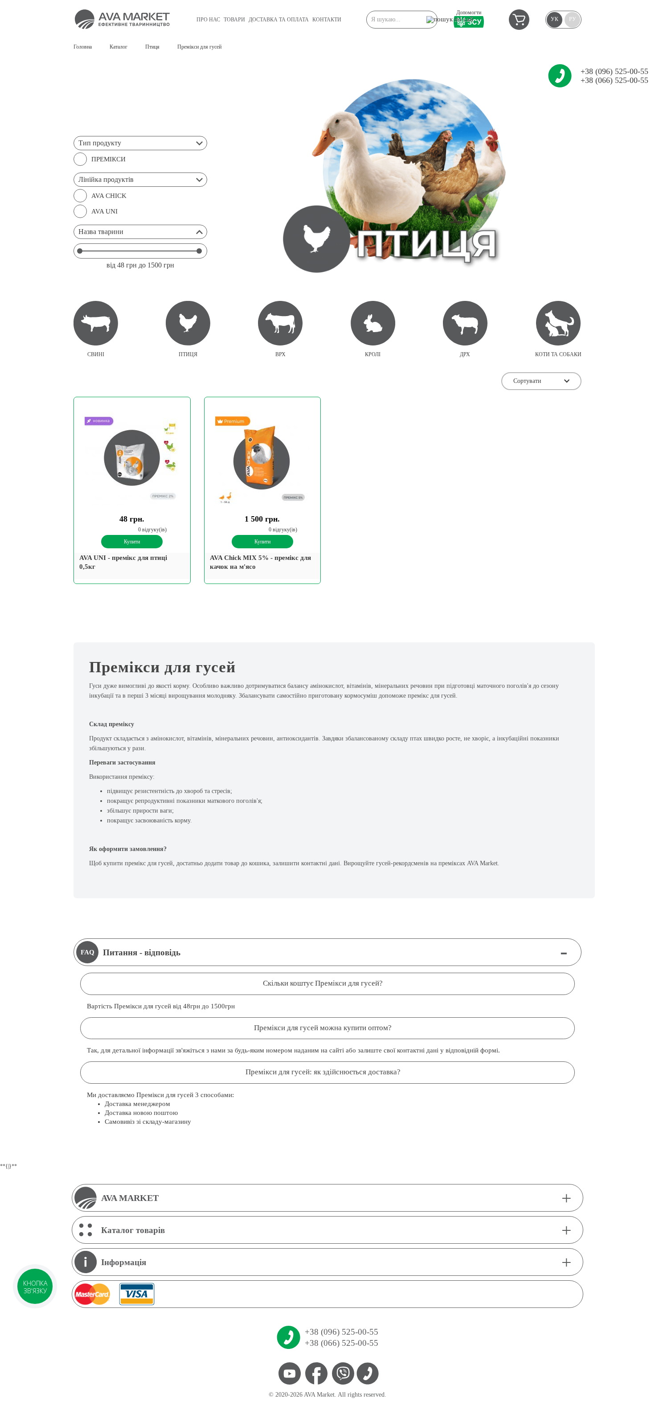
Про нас (208, 19)
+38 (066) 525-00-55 (614, 80)
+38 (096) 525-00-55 (614, 71)
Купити (132, 542)
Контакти (326, 19)
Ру (572, 19)
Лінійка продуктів (106, 179)
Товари (234, 19)
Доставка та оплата (279, 19)
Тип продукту (99, 143)
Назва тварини (100, 231)
